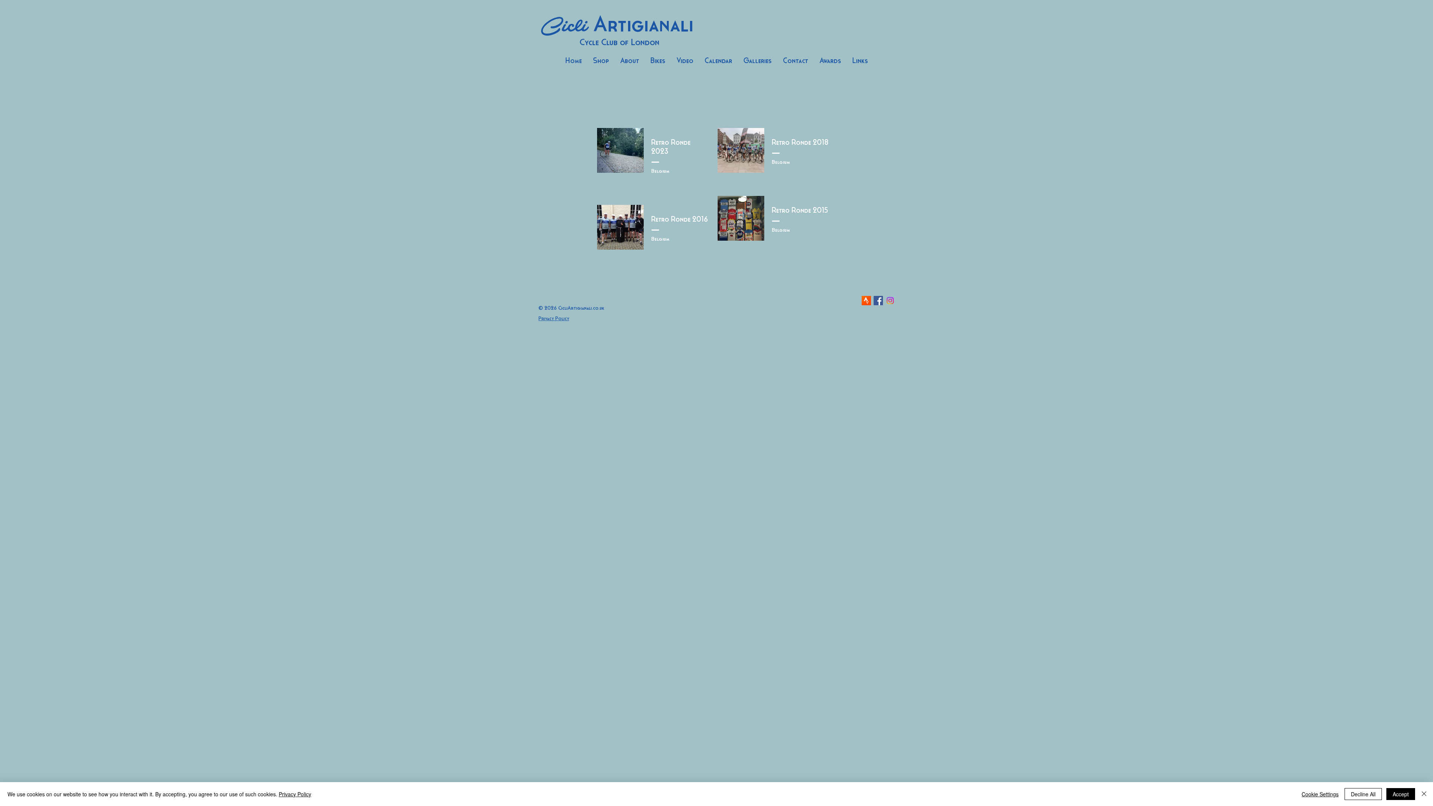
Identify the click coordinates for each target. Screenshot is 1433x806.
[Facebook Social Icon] (878, 300)
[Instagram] (890, 300)
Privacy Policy (295, 794)
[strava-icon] (866, 300)
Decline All (1363, 794)
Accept (1401, 794)
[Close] (1424, 794)
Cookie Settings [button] (1320, 794)
